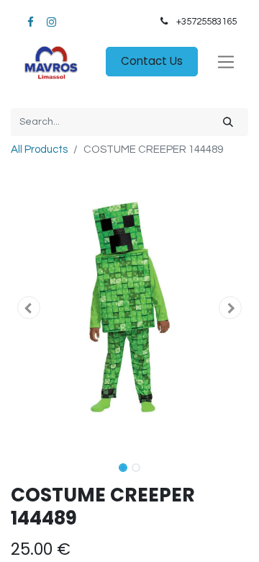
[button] (29, 308)
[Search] (228, 122)
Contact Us (152, 60)
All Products (39, 149)
